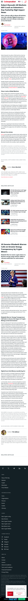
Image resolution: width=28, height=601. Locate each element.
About (3, 557)
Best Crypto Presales (7, 521)
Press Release (5, 487)
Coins (3, 496)
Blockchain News (5, 426)
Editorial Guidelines (6, 565)
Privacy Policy (5, 572)
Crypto (3, 482)
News (2, 161)
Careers (3, 562)
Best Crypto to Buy (6, 516)
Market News (22, 159)
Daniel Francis (14, 194)
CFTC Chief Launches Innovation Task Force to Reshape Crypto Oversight (18, 211)
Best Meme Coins (6, 526)
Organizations (5, 498)
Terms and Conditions (7, 567)
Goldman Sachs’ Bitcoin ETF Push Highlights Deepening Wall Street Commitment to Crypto (17, 202)
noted (10, 79)
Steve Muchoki (7, 25)
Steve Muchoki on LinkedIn (7, 177)
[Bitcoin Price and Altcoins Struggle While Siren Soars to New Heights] (5, 232)
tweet (2, 297)
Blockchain (4, 485)
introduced (10, 383)
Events (3, 503)
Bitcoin (2, 134)
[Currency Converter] (25, 2)
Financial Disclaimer (6, 569)
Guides (3, 505)
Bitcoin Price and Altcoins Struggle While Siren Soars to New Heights (18, 230)
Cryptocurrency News (13, 159)
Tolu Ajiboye (6, 262)
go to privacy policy (19, 594)
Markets (4, 480)
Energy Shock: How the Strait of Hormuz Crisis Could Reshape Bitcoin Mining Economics (18, 221)
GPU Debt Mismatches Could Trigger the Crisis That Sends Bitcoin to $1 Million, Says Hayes (18, 191)
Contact (3, 560)
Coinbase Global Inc (13, 87)
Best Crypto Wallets (6, 528)
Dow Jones (23, 96)
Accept (10, 593)
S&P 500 (6, 98)
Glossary (4, 508)
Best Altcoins (5, 519)
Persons (4, 501)
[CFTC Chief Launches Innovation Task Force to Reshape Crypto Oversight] (5, 213)
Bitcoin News (4, 159)
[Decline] (24, 586)
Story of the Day (6, 478)
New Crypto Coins (6, 523)
